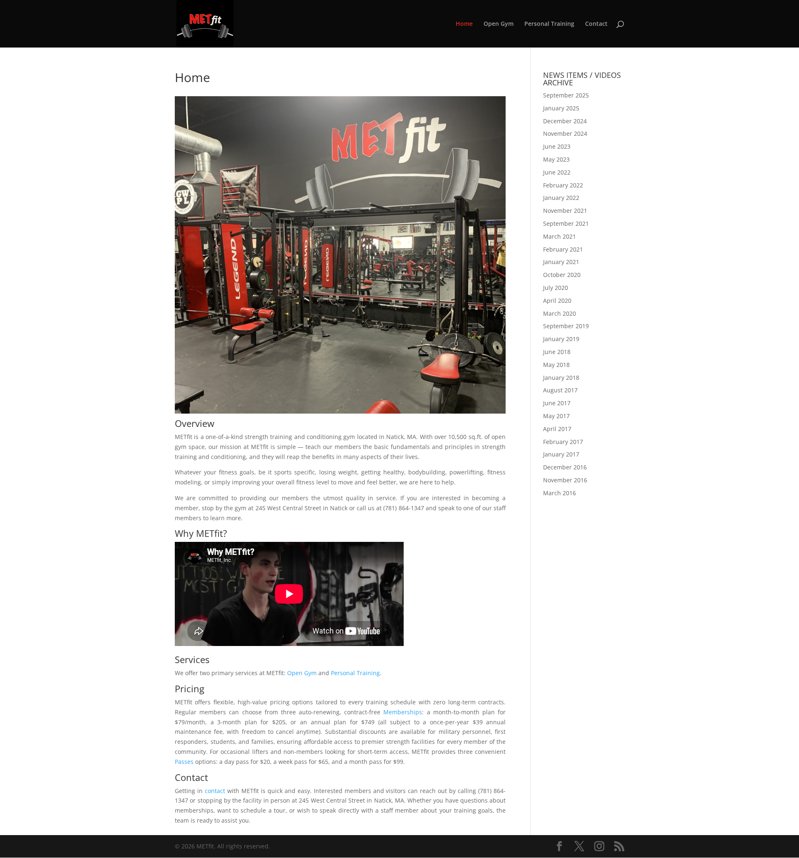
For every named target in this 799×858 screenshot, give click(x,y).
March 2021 (559, 236)
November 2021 (565, 210)
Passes (184, 762)
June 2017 (557, 403)
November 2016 (565, 480)
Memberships (402, 712)
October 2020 (562, 275)
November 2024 (565, 133)
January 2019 (561, 339)
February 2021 (563, 249)
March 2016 (559, 493)
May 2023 (556, 159)
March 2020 (559, 313)
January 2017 (561, 454)
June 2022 (557, 172)
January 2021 (561, 262)
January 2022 (561, 198)
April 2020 (557, 300)
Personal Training (549, 24)
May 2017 (556, 416)
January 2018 (561, 378)
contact (215, 791)
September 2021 (566, 223)
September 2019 (566, 326)
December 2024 (565, 121)
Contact (596, 24)
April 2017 (557, 429)
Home (464, 24)
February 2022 (563, 185)
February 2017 (563, 442)
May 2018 (556, 365)
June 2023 (557, 146)
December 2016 (565, 467)
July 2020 (555, 288)
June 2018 (557, 352)
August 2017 (560, 390)
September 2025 (566, 95)
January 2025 (561, 108)
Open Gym (499, 24)
